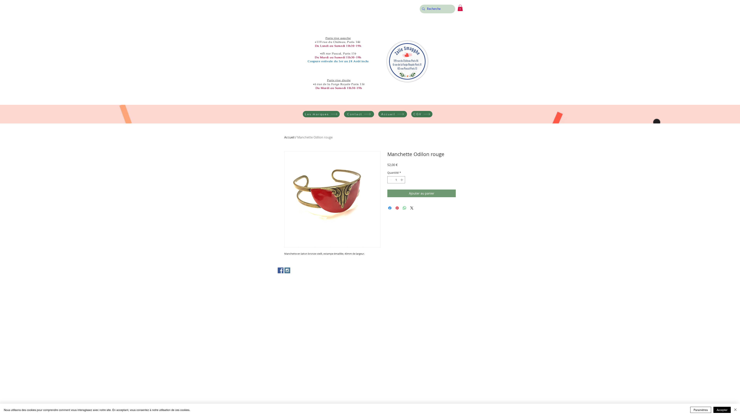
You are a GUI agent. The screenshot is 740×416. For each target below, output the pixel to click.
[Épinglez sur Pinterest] (397, 208)
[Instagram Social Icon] (287, 270)
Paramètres (701, 410)
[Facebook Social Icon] (280, 270)
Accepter (722, 410)
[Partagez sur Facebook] (390, 208)
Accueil (289, 137)
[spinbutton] (396, 179)
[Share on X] (412, 208)
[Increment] (402, 179)
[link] (460, 8)
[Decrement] (390, 179)
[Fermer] (735, 410)
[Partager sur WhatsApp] (404, 208)
